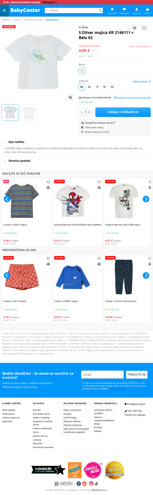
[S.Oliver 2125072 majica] (27, 201)
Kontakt (36, 410)
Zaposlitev (7, 421)
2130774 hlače (14, 301)
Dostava (67, 413)
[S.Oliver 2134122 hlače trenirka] (129, 277)
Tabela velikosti (140, 81)
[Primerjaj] (135, 28)
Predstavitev (8, 413)
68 (89, 86)
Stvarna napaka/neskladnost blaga (104, 420)
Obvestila (37, 443)
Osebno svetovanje (42, 428)
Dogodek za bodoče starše (42, 423)
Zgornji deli (52, 19)
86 (112, 86)
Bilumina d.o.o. (99, 490)
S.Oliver (83, 27)
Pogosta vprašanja (73, 425)
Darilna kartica (40, 436)
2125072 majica (15, 224)
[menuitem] (15, 410)
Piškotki (97, 431)
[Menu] (4, 10)
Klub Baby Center (41, 413)
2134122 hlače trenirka (120, 301)
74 (97, 86)
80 (104, 86)
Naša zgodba (8, 410)
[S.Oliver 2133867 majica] (78, 277)
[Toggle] (5, 142)
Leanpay (37, 439)
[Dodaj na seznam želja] (144, 28)
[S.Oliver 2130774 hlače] (27, 277)
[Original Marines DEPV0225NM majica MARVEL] (78, 201)
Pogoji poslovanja (72, 410)
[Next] (69, 61)
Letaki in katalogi (41, 417)
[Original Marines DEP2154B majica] (129, 201)
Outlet (16, 19)
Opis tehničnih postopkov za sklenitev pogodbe (76, 430)
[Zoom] (70, 97)
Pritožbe (98, 427)
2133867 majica (66, 301)
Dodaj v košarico (123, 112)
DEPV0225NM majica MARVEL (78, 224)
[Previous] (7, 61)
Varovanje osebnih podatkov (103, 412)
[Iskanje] (101, 10)
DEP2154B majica (122, 224)
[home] (25, 10)
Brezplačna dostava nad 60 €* (100, 122)
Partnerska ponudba (43, 447)
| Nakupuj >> (49, 2)
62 (81, 86)
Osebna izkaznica (11, 417)
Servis (36, 432)
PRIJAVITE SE (137, 375)
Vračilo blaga (70, 417)
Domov (6, 19)
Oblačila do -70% (33, 19)
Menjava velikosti (72, 421)
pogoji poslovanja (118, 388)
